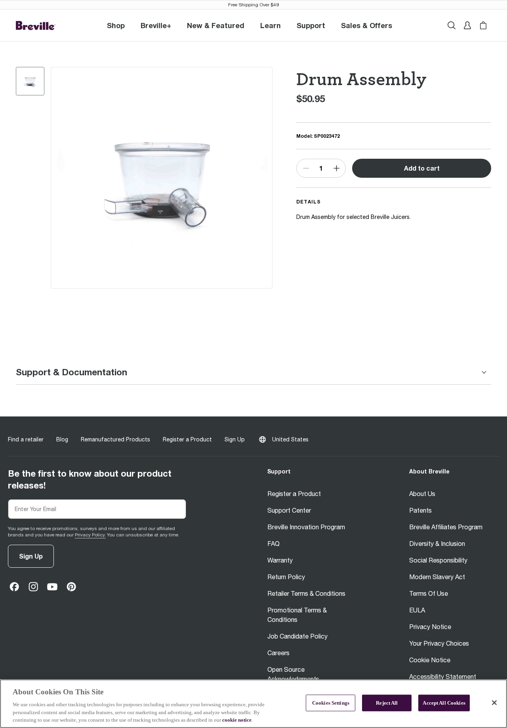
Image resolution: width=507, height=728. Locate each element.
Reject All (387, 703)
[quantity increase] (336, 168)
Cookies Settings (330, 703)
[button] (156, 25)
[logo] (35, 25)
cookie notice (237, 720)
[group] (30, 81)
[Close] (494, 702)
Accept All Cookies (444, 703)
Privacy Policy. (90, 535)
